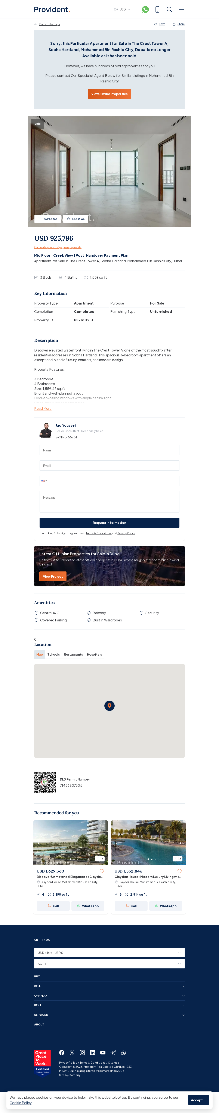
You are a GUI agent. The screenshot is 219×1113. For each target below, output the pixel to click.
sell (37, 986)
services (41, 1015)
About (39, 1024)
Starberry (74, 1075)
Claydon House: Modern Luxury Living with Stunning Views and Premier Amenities (148, 877)
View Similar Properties (109, 94)
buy (37, 976)
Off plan (40, 995)
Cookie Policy (20, 1102)
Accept (197, 1100)
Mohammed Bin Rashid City (149, 261)
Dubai (177, 261)
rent (37, 1005)
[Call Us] (157, 9)
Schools (53, 654)
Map (39, 654)
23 (50, 219)
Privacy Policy (126, 533)
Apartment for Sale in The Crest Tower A (66, 261)
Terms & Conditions (98, 533)
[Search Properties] (169, 9)
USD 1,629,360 (50, 870)
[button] (44, 481)
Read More (43, 408)
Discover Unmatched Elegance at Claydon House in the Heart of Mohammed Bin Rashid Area (70, 877)
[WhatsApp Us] (145, 9)
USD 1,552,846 (128, 870)
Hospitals (94, 654)
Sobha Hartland (113, 261)
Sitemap (113, 1062)
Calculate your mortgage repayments (57, 247)
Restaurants (73, 654)
